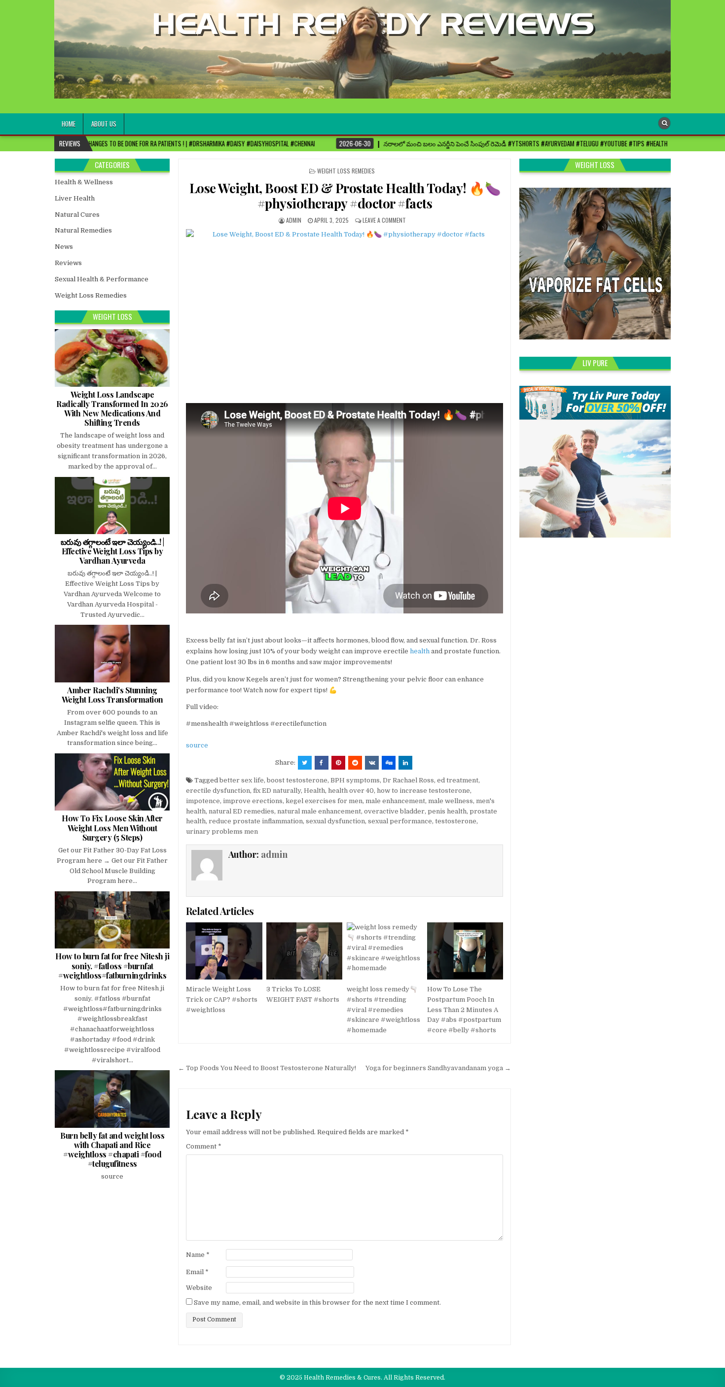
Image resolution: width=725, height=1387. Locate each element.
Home (68, 124)
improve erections (253, 801)
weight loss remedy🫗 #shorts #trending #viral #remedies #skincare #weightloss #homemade (383, 1009)
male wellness (450, 801)
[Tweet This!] (305, 763)
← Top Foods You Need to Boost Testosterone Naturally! (267, 1068)
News (64, 246)
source (197, 745)
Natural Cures (77, 214)
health (420, 651)
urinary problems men (222, 831)
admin (293, 220)
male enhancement (395, 801)
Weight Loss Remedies (346, 171)
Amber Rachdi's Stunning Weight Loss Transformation (112, 695)
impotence (203, 801)
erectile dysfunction (218, 790)
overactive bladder (394, 811)
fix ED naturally (277, 790)
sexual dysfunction (335, 821)
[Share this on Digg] (389, 763)
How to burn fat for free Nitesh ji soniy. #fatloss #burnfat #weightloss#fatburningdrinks (112, 965)
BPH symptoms (355, 780)
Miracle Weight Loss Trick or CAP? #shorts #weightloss (221, 999)
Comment (203, 1146)
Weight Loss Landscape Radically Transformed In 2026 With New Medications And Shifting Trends (112, 408)
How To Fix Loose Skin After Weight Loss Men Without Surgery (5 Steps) (112, 827)
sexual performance (400, 821)
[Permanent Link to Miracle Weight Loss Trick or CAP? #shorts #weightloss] (224, 951)
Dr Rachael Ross (408, 780)
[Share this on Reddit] (355, 763)
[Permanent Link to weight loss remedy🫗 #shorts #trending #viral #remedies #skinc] (385, 951)
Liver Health (75, 198)
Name (198, 1254)
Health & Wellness (84, 182)
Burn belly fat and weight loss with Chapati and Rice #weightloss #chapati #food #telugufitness (112, 1149)
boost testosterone (297, 780)
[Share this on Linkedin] (405, 763)
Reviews (68, 263)
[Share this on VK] (372, 763)
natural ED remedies (241, 811)
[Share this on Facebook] (321, 763)
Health (314, 790)
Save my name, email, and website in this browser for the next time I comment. (317, 1302)
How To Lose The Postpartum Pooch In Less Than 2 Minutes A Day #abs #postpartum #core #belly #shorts (464, 1009)
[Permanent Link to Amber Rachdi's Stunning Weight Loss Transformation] (112, 653)
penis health (447, 811)
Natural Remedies (83, 230)
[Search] (664, 123)
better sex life (241, 780)
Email (197, 1272)
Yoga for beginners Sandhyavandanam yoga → (438, 1068)
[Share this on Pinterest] (338, 763)
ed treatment (457, 780)
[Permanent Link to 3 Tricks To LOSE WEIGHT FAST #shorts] (304, 951)
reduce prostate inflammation (256, 821)
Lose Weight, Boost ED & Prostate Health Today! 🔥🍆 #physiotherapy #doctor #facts (345, 195)
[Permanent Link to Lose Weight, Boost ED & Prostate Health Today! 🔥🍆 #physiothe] (344, 313)
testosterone (455, 821)
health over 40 (351, 790)
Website (199, 1287)
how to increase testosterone (423, 790)
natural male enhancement (319, 811)
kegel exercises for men (324, 801)
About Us (103, 124)
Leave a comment (384, 220)
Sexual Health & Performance (101, 279)
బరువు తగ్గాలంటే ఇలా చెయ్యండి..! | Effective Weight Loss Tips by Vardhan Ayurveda (112, 551)
